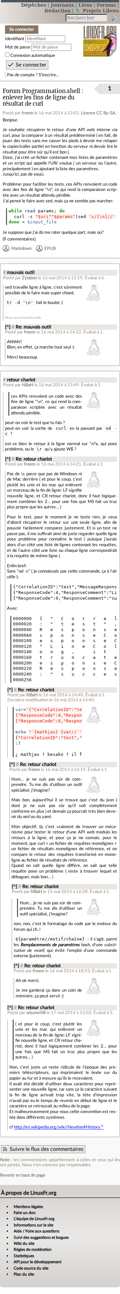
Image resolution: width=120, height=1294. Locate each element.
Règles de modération (33, 1250)
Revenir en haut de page (22, 1175)
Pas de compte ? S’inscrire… (33, 75)
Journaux (62, 5)
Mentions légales (28, 1207)
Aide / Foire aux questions (36, 1231)
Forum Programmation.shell (41, 91)
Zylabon (29, 278)
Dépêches (33, 5)
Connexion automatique (32, 56)
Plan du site (24, 1274)
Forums (106, 5)
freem (27, 113)
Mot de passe (17, 47)
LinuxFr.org (100, 37)
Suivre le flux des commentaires (46, 1149)
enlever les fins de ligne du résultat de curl (38, 100)
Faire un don (25, 1213)
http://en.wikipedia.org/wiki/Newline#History (57, 1127)
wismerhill (36, 1013)
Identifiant (14, 39)
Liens (85, 5)
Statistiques (24, 1256)
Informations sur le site (33, 1225)
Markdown (21, 248)
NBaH (27, 385)
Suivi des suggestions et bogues (41, 1237)
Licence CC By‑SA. (98, 113)
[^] (7, 327)
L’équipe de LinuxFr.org (34, 1219)
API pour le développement (37, 1262)
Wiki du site (24, 1243)
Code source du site (31, 1268)
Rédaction (57, 10)
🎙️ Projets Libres (97, 10)
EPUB (50, 248)
